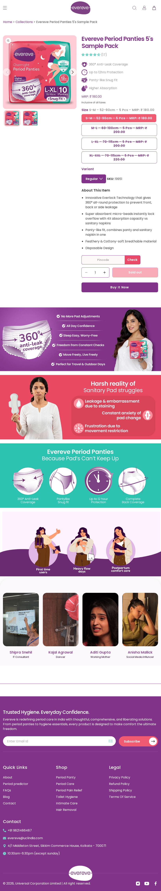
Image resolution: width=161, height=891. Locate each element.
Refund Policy (119, 784)
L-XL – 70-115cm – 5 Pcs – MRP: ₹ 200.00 (119, 145)
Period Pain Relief (69, 790)
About (7, 777)
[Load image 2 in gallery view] (30, 118)
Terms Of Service (122, 797)
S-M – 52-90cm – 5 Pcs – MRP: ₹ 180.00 (121, 119)
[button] (5, 8)
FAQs (7, 790)
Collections (24, 22)
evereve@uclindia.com (25, 838)
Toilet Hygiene (67, 797)
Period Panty (66, 777)
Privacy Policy (119, 777)
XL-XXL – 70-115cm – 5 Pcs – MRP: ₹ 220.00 (119, 158)
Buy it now (119, 287)
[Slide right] (73, 72)
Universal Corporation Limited (38, 883)
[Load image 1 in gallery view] (12, 118)
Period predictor (15, 784)
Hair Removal (66, 810)
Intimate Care (67, 803)
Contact (9, 803)
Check (132, 260)
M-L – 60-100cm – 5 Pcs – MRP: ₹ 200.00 (119, 131)
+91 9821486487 (20, 830)
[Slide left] (7, 72)
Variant (87, 169)
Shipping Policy (120, 790)
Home (7, 22)
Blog (6, 797)
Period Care (65, 784)
